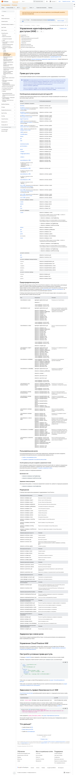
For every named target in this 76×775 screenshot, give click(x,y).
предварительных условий (27, 116)
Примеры (50, 7)
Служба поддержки (58, 753)
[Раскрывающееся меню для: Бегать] (33, 7)
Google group (57, 757)
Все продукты (61, 767)
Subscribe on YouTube (40, 759)
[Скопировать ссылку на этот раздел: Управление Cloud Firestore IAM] (49, 643)
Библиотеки (19, 759)
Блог (60, 1)
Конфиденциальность (32, 772)
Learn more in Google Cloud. (28, 13)
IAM (32, 727)
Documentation (5, 5)
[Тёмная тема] (65, 662)
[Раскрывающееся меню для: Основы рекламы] (14, 7)
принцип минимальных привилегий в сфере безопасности (44, 59)
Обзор (2, 7)
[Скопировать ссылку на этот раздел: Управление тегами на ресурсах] (36, 481)
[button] (7, 18)
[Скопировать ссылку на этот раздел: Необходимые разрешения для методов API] (54, 94)
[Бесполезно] (67, 25)
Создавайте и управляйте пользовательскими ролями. (34, 459)
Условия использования (21, 772)
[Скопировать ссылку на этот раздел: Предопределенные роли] (40, 282)
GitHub (18, 761)
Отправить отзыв (63, 28)
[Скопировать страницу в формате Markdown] (41, 31)
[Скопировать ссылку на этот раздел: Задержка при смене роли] (44, 634)
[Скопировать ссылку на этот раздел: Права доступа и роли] (41, 73)
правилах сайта (44, 742)
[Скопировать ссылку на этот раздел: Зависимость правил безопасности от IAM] (59, 690)
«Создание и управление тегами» (44, 468)
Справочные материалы (41, 7)
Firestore (14, 5)
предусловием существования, (26, 122)
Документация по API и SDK (22, 755)
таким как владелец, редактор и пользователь (52, 289)
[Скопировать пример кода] (67, 662)
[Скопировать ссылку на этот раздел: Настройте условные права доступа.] (54, 654)
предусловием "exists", (24, 126)
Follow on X (38, 757)
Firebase (21, 25)
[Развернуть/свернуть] (27, 35)
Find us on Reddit (39, 755)
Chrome (37, 767)
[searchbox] (8, 11)
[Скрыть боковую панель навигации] (14, 773)
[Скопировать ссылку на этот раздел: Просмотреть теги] (29, 473)
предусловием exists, (25, 109)
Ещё (23, 1)
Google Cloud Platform (51, 767)
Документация (15, 1)
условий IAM (28, 657)
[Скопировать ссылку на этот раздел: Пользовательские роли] (39, 451)
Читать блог (38, 753)
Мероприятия (38, 761)
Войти (73, 1)
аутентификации (31, 731)
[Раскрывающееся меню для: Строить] (27, 7)
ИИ (17, 7)
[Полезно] (65, 25)
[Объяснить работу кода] (63, 662)
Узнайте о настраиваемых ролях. (29, 457)
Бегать (31, 7)
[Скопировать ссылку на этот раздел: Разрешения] (30, 490)
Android (32, 767)
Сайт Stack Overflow (58, 755)
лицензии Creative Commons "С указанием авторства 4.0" (54, 741)
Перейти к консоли (66, 1)
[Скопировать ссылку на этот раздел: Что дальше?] (32, 724)
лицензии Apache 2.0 (25, 742)
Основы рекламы (9, 7)
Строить (24, 7)
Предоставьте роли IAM (27, 729)
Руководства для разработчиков (23, 753)
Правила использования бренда (60, 761)
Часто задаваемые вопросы (59, 762)
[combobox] (39, 1)
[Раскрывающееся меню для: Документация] (19, 1)
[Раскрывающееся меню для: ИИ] (19, 7)
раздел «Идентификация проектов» (51, 715)
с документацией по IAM (55, 56)
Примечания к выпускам (59, 759)
